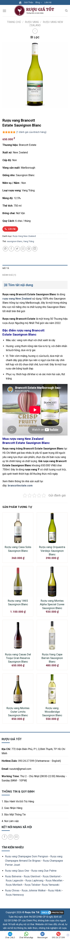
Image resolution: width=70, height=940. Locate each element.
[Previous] (5, 111)
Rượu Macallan (54, 880)
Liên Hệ (47, 2)
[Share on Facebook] (11, 248)
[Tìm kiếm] (66, 11)
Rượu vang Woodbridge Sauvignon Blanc (52, 711)
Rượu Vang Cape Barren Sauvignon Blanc (52, 658)
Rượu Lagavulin (14, 880)
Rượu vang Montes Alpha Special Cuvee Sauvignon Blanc (52, 604)
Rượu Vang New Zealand (24, 236)
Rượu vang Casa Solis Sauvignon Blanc (18, 548)
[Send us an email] (16, 837)
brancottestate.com (20, 485)
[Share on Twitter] (17, 248)
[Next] (14, 111)
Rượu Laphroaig (34, 880)
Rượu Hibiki (54, 890)
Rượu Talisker (32, 884)
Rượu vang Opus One (17, 870)
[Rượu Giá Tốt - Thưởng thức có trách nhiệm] (35, 10)
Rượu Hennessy (15, 894)
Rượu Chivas (12, 890)
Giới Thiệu (28, 2)
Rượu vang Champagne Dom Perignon (26, 856)
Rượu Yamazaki (50, 884)
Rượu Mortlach (14, 884)
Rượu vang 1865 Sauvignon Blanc (18, 602)
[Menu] (4, 11)
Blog (37, 2)
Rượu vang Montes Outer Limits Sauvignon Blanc (18, 711)
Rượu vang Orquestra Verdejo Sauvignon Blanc (52, 550)
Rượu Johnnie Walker (34, 890)
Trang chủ (14, 22)
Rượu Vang (32, 22)
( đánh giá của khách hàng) (31, 132)
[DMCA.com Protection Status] (51, 912)
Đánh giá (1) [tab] (9, 275)
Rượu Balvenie (13, 876)
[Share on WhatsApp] (5, 248)
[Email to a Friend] (23, 248)
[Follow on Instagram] (10, 837)
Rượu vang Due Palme (43, 870)
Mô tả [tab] (5, 268)
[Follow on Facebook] (4, 837)
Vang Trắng (28, 241)
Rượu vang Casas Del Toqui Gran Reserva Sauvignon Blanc (18, 658)
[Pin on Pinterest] (29, 248)
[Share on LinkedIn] (34, 248)
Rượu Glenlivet (32, 876)
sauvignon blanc (14, 241)
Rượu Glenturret (51, 876)
